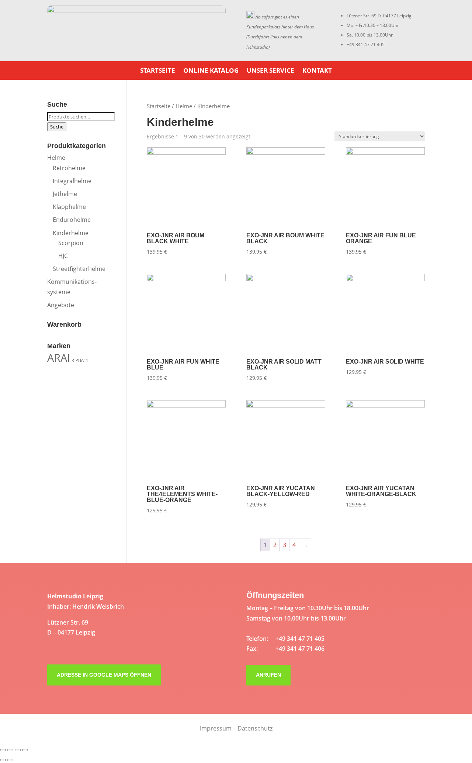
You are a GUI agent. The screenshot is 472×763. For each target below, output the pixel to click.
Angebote (60, 305)
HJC (63, 256)
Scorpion (70, 243)
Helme (184, 106)
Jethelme (65, 194)
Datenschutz (255, 728)
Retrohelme (69, 168)
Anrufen (268, 675)
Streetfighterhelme (79, 269)
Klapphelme (69, 207)
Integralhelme (72, 181)
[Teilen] (10, 750)
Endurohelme (72, 220)
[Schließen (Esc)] (3, 750)
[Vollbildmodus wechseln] (18, 750)
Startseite (157, 71)
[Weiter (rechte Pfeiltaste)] (10, 760)
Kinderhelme (70, 233)
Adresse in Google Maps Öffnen (104, 675)
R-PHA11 (80, 360)
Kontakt (317, 71)
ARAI (58, 357)
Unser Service (270, 71)
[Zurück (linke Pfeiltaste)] (3, 760)
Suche (56, 126)
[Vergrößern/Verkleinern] (25, 750)
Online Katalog (211, 71)
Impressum (216, 728)
